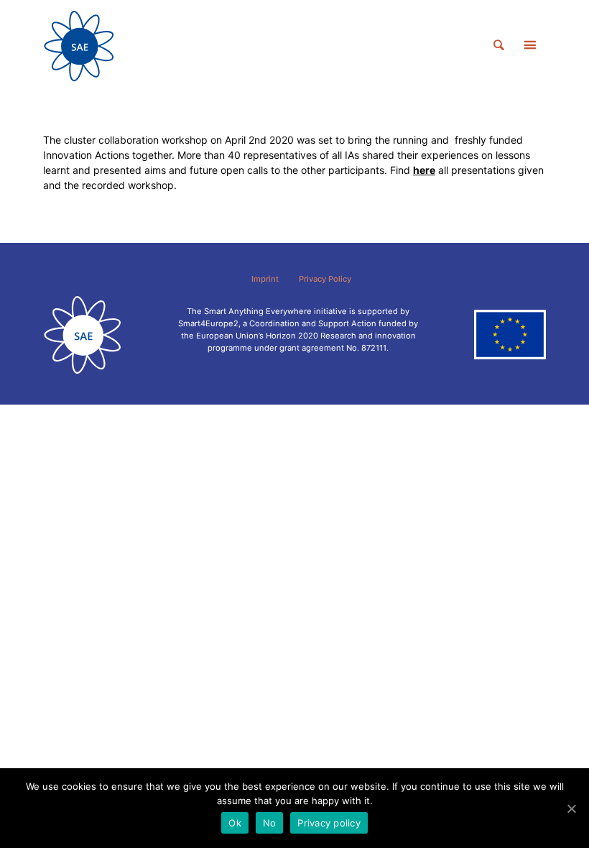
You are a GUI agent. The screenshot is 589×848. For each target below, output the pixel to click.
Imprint (265, 279)
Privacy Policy (325, 279)
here (424, 170)
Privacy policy (329, 823)
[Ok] (571, 808)
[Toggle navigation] (529, 46)
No (270, 823)
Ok (234, 823)
